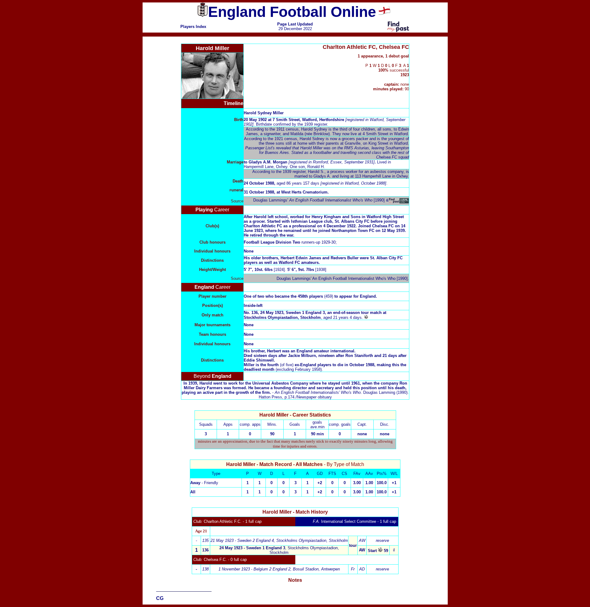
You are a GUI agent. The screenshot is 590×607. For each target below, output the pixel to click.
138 (205, 569)
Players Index (193, 26)
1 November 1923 (254, 569)
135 (205, 540)
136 (205, 550)
